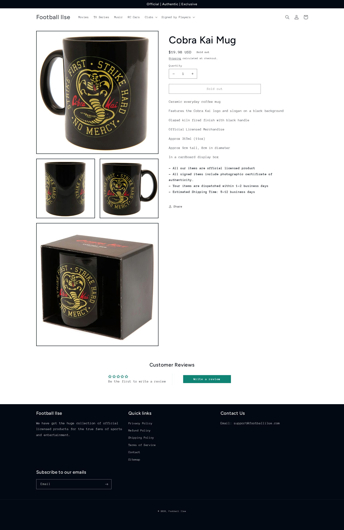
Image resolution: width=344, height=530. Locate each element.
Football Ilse (177, 511)
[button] (150, 17)
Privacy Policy (140, 423)
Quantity (175, 65)
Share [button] (178, 206)
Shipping (175, 58)
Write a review (207, 379)
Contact (134, 452)
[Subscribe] (106, 484)
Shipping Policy (141, 437)
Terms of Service (142, 445)
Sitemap (134, 459)
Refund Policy (139, 430)
